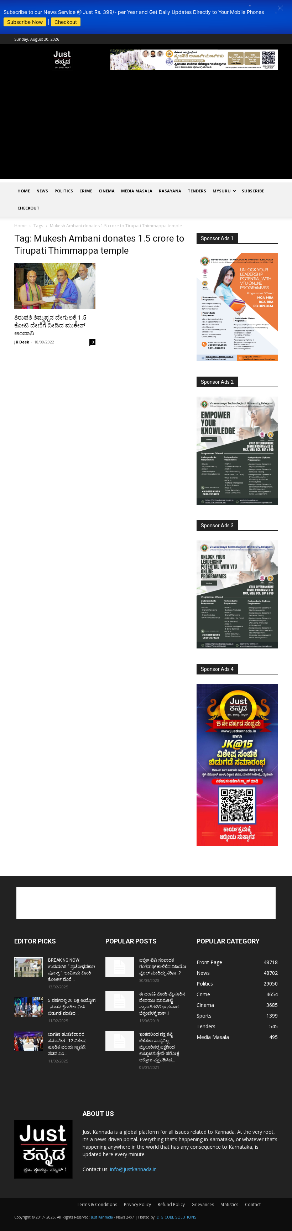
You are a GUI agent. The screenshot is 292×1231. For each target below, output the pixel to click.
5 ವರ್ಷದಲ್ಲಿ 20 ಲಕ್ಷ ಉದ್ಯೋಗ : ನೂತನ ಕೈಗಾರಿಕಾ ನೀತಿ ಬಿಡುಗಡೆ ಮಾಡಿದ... (71, 1007)
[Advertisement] (146, 129)
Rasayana (170, 190)
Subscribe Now (25, 22)
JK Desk (21, 342)
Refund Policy (171, 1204)
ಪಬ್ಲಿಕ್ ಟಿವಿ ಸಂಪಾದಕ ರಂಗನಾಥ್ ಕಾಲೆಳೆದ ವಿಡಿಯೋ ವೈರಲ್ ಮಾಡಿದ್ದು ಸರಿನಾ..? (163, 967)
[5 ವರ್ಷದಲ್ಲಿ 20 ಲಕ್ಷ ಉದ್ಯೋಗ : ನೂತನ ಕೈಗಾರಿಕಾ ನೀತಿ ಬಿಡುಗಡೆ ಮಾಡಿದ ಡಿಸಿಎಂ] (28, 1007)
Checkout (65, 22)
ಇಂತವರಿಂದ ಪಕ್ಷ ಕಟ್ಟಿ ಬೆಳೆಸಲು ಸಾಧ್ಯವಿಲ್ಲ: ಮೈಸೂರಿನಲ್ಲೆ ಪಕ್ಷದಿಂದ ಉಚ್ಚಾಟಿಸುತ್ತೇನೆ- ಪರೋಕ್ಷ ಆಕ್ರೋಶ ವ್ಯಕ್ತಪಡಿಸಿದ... (159, 1047)
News (42, 190)
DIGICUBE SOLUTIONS (176, 1217)
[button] (280, 8)
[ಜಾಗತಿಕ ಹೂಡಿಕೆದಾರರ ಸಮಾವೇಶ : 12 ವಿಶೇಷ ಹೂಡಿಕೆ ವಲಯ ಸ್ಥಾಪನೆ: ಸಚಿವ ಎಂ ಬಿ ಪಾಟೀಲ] (28, 1041)
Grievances (203, 1204)
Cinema (107, 190)
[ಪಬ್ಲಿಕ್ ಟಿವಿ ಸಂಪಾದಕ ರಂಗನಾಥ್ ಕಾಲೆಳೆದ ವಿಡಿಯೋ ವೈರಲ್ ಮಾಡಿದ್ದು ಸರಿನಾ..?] (119, 967)
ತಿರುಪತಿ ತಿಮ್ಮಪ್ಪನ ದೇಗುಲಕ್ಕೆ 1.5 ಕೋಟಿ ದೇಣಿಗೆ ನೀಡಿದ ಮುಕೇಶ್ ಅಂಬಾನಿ (50, 325)
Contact (253, 1204)
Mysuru (222, 190)
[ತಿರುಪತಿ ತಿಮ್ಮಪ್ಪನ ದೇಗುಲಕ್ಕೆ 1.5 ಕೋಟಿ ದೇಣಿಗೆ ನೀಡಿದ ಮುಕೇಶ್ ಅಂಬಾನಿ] (54, 286)
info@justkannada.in (133, 1169)
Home (23, 190)
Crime (85, 190)
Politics (63, 190)
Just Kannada (102, 1217)
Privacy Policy (137, 1204)
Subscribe (253, 190)
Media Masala (136, 190)
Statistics (229, 1204)
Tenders (197, 190)
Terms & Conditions (97, 1204)
